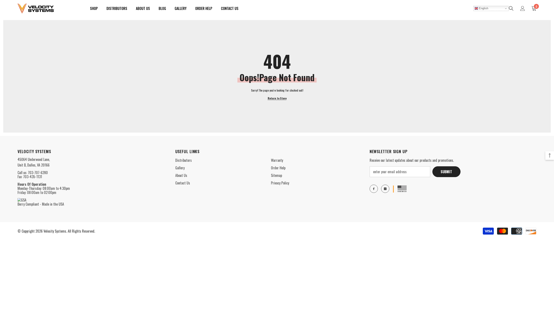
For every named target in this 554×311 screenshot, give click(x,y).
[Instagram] (385, 189)
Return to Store (277, 98)
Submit (446, 171)
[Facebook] (374, 189)
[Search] (511, 8)
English (483, 8)
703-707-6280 (38, 172)
